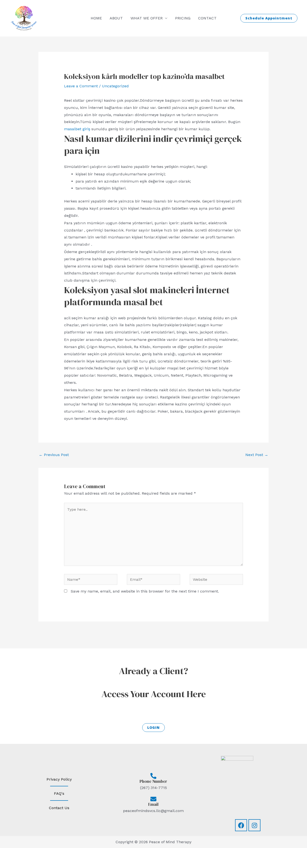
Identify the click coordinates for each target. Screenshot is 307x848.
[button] (268, 18)
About (116, 18)
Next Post (256, 454)
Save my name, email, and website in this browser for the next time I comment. (145, 591)
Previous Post (54, 454)
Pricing (182, 18)
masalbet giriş (77, 129)
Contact (207, 18)
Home (96, 18)
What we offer (146, 18)
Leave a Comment (81, 86)
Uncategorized (115, 86)
